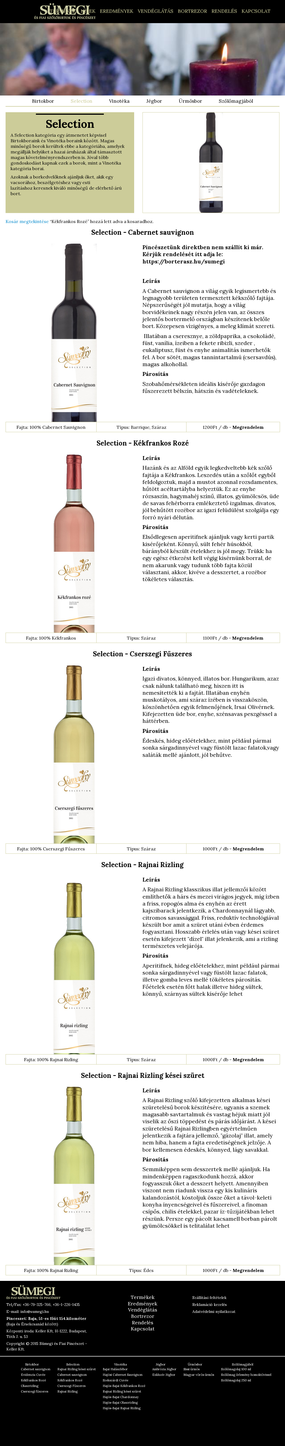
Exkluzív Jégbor (163, 1375)
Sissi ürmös (191, 1369)
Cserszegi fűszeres (34, 1391)
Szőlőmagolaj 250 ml (236, 1380)
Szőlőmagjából (236, 101)
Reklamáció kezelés (209, 1304)
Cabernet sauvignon (35, 1369)
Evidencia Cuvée (33, 1375)
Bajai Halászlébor (115, 1369)
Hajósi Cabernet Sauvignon (122, 1375)
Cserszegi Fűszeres (71, 1386)
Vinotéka (119, 101)
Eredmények (116, 11)
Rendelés (224, 11)
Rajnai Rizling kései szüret (76, 1369)
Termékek (63, 11)
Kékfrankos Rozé (33, 1380)
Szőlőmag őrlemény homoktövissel (246, 1375)
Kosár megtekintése (27, 221)
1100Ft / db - (233, 638)
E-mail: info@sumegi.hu (27, 1311)
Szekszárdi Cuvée (115, 1380)
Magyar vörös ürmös (198, 1375)
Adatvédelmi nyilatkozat (213, 1311)
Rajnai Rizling (67, 1391)
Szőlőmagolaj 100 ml (236, 1369)
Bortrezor (192, 11)
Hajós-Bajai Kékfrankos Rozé (124, 1386)
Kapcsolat (256, 11)
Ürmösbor (190, 101)
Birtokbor (43, 101)
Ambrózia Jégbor (164, 1369)
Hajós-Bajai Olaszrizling (120, 1403)
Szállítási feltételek (209, 1297)
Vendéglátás (155, 11)
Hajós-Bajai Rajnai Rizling (122, 1408)
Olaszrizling (29, 1386)
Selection (81, 101)
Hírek (88, 11)
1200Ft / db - (233, 427)
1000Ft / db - (233, 849)
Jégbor (154, 101)
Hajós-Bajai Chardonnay (121, 1397)
